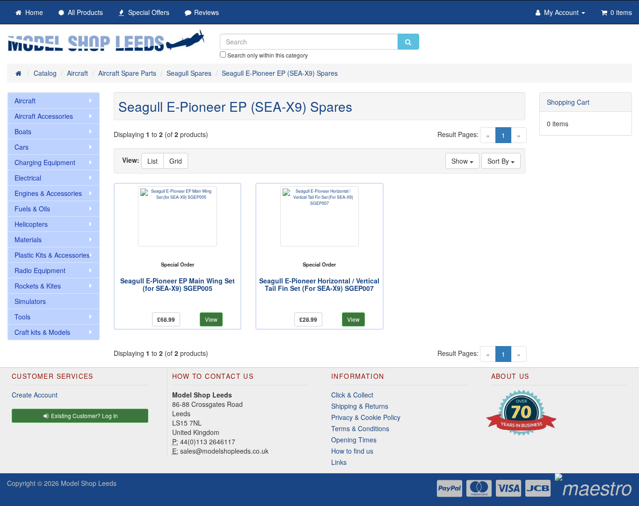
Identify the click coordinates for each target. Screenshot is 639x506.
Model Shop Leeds (88, 483)
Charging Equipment (45, 162)
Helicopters (31, 224)
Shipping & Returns (359, 406)
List (152, 161)
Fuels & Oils (32, 208)
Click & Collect (352, 394)
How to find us (352, 450)
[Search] (408, 42)
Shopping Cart (568, 102)
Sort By (499, 161)
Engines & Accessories (48, 193)
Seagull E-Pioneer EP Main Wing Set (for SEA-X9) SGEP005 (177, 284)
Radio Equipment (40, 270)
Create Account (35, 394)
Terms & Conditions (360, 428)
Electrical (28, 177)
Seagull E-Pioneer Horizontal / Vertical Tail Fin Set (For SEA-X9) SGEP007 (319, 284)
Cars (22, 147)
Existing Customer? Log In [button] (84, 415)
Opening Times (354, 439)
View (211, 319)
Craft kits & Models (42, 332)
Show (460, 161)
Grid (175, 161)
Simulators (30, 301)
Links (339, 462)
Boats (23, 131)
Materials (28, 239)
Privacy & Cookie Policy (365, 417)
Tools (22, 316)
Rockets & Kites (38, 285)
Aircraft (25, 100)
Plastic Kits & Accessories (52, 255)
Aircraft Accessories (44, 116)
